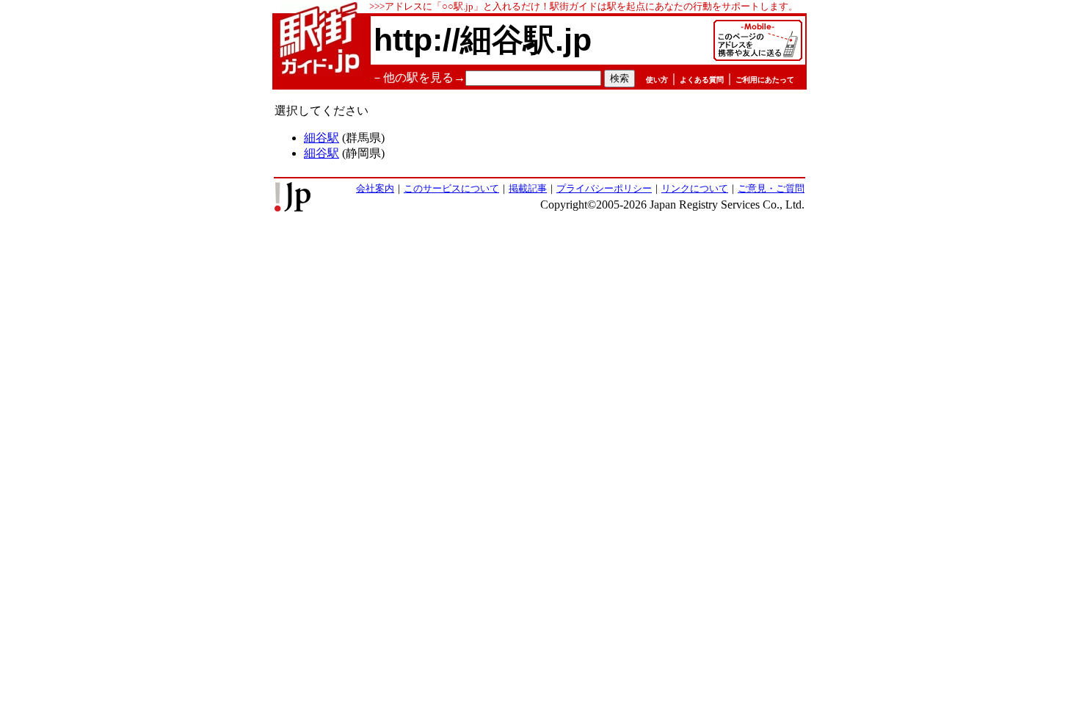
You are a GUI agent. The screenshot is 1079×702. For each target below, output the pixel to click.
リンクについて (694, 188)
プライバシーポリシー (604, 188)
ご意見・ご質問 (771, 188)
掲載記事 (528, 188)
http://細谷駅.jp (483, 39)
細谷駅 (321, 137)
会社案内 (375, 188)
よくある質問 (702, 80)
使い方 (657, 80)
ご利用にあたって (764, 80)
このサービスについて (451, 188)
